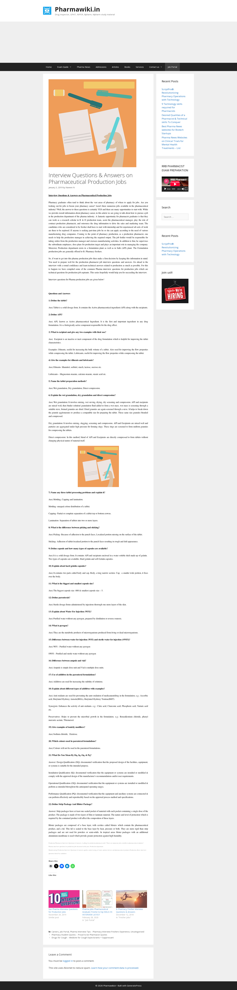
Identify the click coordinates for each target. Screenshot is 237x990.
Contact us (154, 67)
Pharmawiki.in (77, 9)
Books (127, 67)
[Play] (165, 189)
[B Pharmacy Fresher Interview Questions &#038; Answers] (131, 899)
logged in (68, 960)
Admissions (101, 67)
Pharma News (83, 67)
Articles (115, 67)
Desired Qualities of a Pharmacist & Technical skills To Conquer (174, 118)
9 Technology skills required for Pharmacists (172, 107)
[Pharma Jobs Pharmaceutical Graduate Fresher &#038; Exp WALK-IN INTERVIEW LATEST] (97, 899)
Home (49, 67)
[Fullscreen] (186, 189)
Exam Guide (62, 67)
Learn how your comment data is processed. (115, 967)
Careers (55, 931)
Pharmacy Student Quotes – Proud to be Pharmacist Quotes (79, 934)
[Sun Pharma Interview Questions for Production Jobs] (64, 899)
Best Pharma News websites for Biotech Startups (173, 130)
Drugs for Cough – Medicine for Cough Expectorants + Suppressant (83, 937)
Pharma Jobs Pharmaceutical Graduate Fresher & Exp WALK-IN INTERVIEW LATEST (97, 912)
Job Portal (172, 67)
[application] (175, 184)
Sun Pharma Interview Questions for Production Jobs (63, 910)
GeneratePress (134, 985)
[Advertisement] (118, 42)
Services (140, 67)
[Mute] (183, 189)
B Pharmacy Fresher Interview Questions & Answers (129, 910)
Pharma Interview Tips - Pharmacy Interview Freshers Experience (100, 931)
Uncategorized (137, 931)
